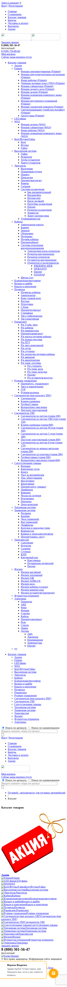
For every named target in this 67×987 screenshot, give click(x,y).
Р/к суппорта (34, 366)
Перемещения (35, 639)
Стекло (25, 625)
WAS (17, 121)
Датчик (25, 631)
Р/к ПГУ (25, 342)
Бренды (12, 20)
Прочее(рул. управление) (35, 383)
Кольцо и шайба (23, 283)
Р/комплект (20, 321)
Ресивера (26, 513)
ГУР (23, 389)
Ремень (25, 183)
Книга (24, 472)
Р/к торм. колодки (37, 371)
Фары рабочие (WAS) (33, 130)
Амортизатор (28, 295)
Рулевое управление (25, 380)
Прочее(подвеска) (31, 310)
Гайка (24, 148)
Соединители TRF (24, 413)
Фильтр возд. (28, 584)
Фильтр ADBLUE (31, 581)
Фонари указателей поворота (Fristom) (42, 106)
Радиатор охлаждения (39, 209)
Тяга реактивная (30, 318)
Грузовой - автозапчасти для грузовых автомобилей (36, 792)
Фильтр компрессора (32, 589)
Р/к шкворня (28, 357)
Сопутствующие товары (27, 463)
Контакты (13, 26)
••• (15, 648)
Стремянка (27, 313)
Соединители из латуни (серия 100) (40, 416)
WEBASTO (40, 268)
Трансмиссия (21, 539)
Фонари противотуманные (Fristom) (41, 71)
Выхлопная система (25, 151)
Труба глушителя (30, 159)
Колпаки (25, 466)
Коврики (26, 492)
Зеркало (25, 230)
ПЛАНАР (39, 274)
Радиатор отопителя (38, 257)
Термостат (33, 212)
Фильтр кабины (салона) (34, 586)
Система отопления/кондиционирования (32, 247)
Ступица (26, 551)
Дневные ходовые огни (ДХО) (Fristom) (43, 83)
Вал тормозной (29, 522)
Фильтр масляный (31, 572)
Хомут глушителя (30, 162)
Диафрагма (27, 525)
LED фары (20, 118)
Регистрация (16, 5)
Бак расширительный (39, 192)
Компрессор (27, 530)
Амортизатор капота (32, 224)
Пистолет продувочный (34, 410)
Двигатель (20, 165)
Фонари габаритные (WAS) (36, 127)
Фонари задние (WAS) (33, 124)
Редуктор (26, 545)
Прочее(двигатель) (31, 180)
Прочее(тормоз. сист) (32, 536)
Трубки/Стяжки (29, 404)
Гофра (24, 154)
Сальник (25, 186)
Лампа (24, 628)
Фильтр (18, 569)
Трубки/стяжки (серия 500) (36, 457)
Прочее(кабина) (29, 242)
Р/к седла (26, 348)
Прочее (31, 207)
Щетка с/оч (27, 277)
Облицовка (27, 233)
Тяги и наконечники (32, 386)
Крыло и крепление (25, 286)
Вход (4, 5)
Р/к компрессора (30, 330)
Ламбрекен (27, 489)
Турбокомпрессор (30, 218)
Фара (24, 607)
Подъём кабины (30, 239)
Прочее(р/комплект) (32, 333)
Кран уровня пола (31, 298)
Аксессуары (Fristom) (32, 115)
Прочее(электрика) (31, 619)
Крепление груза (30, 469)
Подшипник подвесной (40, 563)
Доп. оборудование (31, 477)
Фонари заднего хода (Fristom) (37, 89)
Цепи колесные (29, 504)
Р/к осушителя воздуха (40, 377)
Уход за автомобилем (32, 475)
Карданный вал (29, 557)
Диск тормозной (30, 519)
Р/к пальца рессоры (31, 339)
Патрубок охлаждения (39, 204)
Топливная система (25, 507)
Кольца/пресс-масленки (34, 407)
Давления (32, 637)
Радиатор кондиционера (40, 254)
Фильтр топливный (31, 575)
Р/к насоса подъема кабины (36, 336)
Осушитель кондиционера (41, 260)
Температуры (34, 642)
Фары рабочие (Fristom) (34, 80)
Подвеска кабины (30, 292)
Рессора (25, 301)
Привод (25, 174)
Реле (23, 622)
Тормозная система (24, 510)
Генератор (26, 601)
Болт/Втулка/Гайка (24, 139)
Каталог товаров (17, 17)
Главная (12, 11)
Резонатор (26, 156)
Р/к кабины (27, 327)
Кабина (18, 221)
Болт (23, 142)
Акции (11, 29)
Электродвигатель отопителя (43, 251)
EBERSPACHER (43, 265)
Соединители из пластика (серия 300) (42, 454)
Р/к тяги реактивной (32, 345)
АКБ (23, 604)
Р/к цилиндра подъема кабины (38, 354)
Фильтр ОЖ (27, 578)
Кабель (25, 616)
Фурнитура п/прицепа (26, 595)
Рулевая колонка (30, 392)
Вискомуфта (34, 195)
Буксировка (27, 498)
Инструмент (27, 480)
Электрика (20, 598)
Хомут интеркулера (38, 215)
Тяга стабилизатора (31, 315)
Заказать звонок (10, 42)
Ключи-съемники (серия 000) (37, 424)
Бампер (25, 227)
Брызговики (27, 483)
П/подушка (27, 304)
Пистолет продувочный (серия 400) (40, 439)
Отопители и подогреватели (43, 262)
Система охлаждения (32, 189)
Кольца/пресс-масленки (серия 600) (40, 460)
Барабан (25, 516)
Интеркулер (33, 198)
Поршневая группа (31, 171)
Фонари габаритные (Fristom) (37, 86)
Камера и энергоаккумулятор (37, 533)
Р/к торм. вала (35, 369)
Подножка (26, 236)
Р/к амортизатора (30, 360)
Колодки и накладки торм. (35, 528)
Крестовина (33, 560)
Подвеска (19, 289)
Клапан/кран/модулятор (27, 280)
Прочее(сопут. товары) (33, 486)
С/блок (24, 307)
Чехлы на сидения (31, 495)
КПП (24, 554)
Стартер (25, 613)
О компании (14, 14)
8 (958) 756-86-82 (10, 51)
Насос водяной (35, 201)
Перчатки (26, 501)
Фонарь (25, 610)
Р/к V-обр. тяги (29, 324)
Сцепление (27, 542)
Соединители (28, 398)
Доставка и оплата (18, 23)
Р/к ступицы (28, 351)
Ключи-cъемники (30, 401)
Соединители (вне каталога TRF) (32, 395)
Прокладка (27, 177)
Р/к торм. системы (31, 363)
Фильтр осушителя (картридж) (38, 592)
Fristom (18, 68)
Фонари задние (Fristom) (34, 92)
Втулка (25, 145)
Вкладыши (27, 168)
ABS (30, 634)
